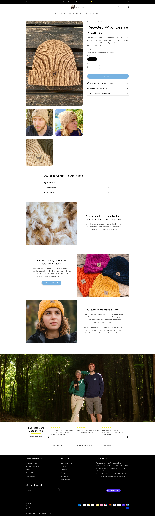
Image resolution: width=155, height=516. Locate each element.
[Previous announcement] (26, 2)
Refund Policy (65, 479)
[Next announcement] (129, 2)
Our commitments (66, 463)
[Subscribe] (57, 490)
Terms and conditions (32, 466)
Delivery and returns (32, 463)
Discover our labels (52, 282)
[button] (58, 13)
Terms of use (65, 476)
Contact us (64, 466)
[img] (36, 433)
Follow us (64, 469)
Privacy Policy (30, 472)
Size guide (64, 472)
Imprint (28, 469)
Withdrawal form (31, 476)
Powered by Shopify (47, 513)
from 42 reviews (36, 436)
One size (92, 59)
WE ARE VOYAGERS (35, 513)
